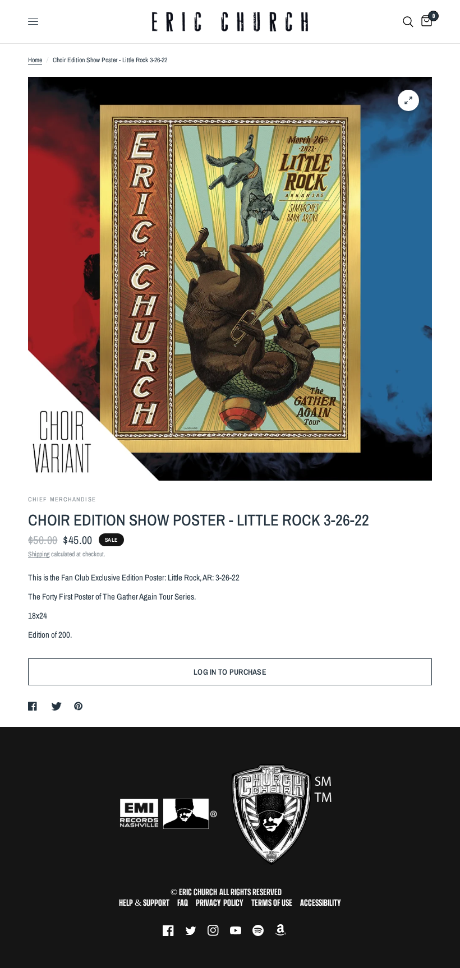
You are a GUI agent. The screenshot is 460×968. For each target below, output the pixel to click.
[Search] (408, 21)
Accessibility (320, 902)
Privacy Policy (219, 902)
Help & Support (144, 902)
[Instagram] (219, 930)
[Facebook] (174, 930)
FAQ (182, 902)
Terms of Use (271, 902)
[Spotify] (263, 930)
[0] (424, 21)
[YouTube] (241, 930)
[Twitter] (196, 930)
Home (35, 60)
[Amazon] (286, 930)
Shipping (38, 554)
